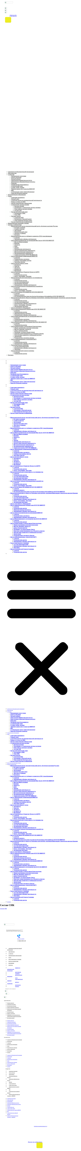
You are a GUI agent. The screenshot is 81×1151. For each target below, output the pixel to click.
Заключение (18, 336)
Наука (10, 196)
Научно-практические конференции (21, 222)
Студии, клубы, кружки (17, 187)
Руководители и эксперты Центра (24, 338)
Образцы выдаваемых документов (13, 1007)
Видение (16, 243)
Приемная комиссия (10, 1020)
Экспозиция (17, 230)
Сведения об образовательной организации (21, 171)
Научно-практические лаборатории (21, 203)
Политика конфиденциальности (40, 1126)
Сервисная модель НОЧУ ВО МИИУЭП (25, 255)
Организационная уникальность (23, 253)
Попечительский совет (20, 232)
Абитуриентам (12, 173)
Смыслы (16, 266)
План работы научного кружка (23, 209)
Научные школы (16, 216)
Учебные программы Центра (22, 260)
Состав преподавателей (21, 282)
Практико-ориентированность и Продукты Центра (29, 333)
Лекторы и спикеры (20, 233)
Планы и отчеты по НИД (18, 202)
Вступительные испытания (11, 1023)
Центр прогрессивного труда (19, 263)
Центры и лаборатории (15, 224)
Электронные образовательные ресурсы (23, 181)
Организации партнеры (21, 283)
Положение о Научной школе (23, 219)
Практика (14, 183)
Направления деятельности (22, 249)
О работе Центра (19, 229)
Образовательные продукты (22, 313)
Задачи (16, 247)
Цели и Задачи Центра (21, 330)
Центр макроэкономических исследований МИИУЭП (26, 316)
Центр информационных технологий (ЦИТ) (23, 339)
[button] (41, 96)
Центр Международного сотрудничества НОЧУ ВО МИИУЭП (29, 322)
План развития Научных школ (23, 220)
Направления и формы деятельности (25, 239)
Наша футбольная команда (19, 193)
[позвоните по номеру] (18, 937)
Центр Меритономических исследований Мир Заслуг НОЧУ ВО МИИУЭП (32, 240)
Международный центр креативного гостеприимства (26, 277)
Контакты (17, 234)
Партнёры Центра (19, 262)
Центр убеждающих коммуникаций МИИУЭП (24, 256)
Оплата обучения (16, 177)
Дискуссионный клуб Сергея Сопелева (22, 350)
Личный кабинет (16, 179)
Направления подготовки (18, 176)
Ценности (17, 244)
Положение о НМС (19, 213)
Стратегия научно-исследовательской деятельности (26, 200)
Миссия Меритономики (21, 242)
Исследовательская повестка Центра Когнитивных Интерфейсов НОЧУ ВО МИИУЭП (39, 296)
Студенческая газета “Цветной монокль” (23, 192)
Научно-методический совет (19, 212)
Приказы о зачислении (11, 1013)
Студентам (11, 174)
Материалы (17, 270)
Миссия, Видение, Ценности (22, 329)
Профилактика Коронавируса (19, 184)
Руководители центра (20, 275)
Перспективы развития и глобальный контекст (28, 335)
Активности (17, 269)
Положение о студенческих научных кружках (27, 207)
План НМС (17, 214)
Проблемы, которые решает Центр (24, 332)
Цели (15, 246)
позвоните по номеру (20, 938)
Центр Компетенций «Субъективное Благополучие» (26, 326)
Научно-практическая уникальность (24, 250)
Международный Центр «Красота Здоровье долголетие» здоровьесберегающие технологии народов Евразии (43, 297)
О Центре (17, 257)
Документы (17, 265)
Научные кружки (19, 206)
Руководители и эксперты (21, 259)
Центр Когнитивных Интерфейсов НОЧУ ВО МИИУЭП (27, 292)
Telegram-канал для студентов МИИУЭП (23, 189)
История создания (19, 227)
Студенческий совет (17, 186)
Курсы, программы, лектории (22, 276)
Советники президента (18, 197)
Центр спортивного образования (20, 307)
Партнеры (17, 349)
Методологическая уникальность (23, 252)
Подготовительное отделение (19, 345)
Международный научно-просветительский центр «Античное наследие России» (34, 226)
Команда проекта (19, 295)
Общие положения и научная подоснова (26, 328)
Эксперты (17, 267)
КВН (12, 190)
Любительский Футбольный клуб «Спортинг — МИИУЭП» (13, 1095)
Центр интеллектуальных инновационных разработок (27, 286)
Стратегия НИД (18, 217)
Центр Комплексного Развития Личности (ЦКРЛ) (25, 272)
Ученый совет (15, 199)
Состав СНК (18, 210)
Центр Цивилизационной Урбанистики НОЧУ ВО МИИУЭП (28, 309)
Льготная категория (10, 1029)
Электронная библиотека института (21, 180)
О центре (17, 237)
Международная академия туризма (18, 223)
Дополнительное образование (17, 194)
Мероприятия (11, 963)
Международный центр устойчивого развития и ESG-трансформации (31, 236)
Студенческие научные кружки (20, 204)
